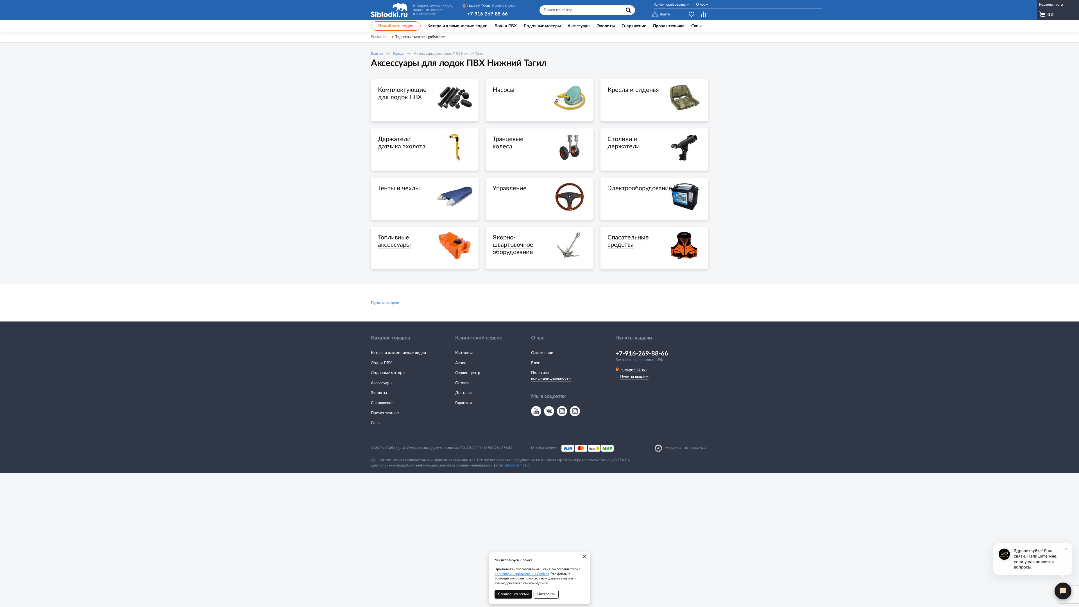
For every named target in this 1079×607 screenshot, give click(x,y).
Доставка (463, 393)
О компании (542, 353)
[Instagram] (562, 411)
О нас (700, 4)
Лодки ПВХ (381, 363)
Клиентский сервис (670, 4)
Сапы (375, 423)
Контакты (464, 353)
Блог (535, 363)
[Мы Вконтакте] (549, 411)
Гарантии (463, 403)
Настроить (546, 594)
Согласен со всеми (513, 594)
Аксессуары (381, 383)
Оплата (462, 383)
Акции (460, 363)
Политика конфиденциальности (551, 375)
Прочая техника (385, 413)
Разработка (673, 448)
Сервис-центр (467, 373)
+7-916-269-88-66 (487, 14)
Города (398, 54)
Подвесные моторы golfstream (420, 37)
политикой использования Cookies (522, 574)
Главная (377, 54)
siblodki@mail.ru (517, 465)
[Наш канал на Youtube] (536, 411)
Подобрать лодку (395, 26)
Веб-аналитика (695, 448)
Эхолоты (379, 393)
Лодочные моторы (388, 373)
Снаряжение (382, 403)
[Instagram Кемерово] (575, 411)
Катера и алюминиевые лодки (398, 353)
